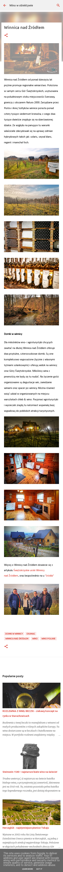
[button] (6, 35)
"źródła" (49, 576)
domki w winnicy (14, 634)
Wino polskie (48, 638)
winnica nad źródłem (16, 638)
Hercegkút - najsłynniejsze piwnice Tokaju (26, 827)
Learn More (27, 869)
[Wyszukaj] (58, 5)
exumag (31, 634)
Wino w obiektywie (21, 5)
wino (35, 638)
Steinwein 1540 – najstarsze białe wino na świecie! (30, 772)
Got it (39, 869)
